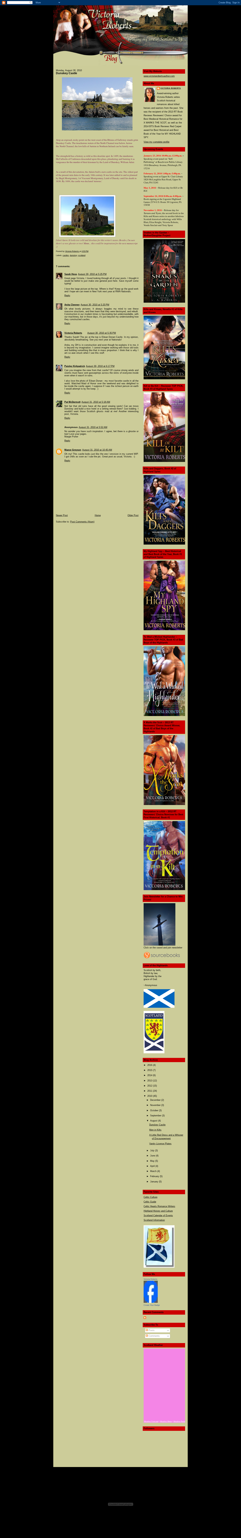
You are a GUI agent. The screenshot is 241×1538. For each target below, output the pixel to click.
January (154, 1181)
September (156, 1115)
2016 (150, 1065)
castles (66, 255)
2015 (150, 1070)
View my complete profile (156, 142)
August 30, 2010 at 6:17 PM (100, 366)
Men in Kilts (155, 1130)
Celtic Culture (150, 1197)
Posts (151, 1330)
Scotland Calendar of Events (158, 1215)
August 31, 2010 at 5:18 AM (96, 402)
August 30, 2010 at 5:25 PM (92, 274)
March (153, 1171)
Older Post (133, 515)
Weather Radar (179, 1421)
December (155, 1100)
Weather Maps (166, 1421)
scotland (81, 255)
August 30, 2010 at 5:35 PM (101, 333)
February (155, 1176)
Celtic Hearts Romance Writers (159, 1206)
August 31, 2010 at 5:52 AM (93, 427)
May (152, 1161)
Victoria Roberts (73, 333)
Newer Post (62, 515)
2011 (150, 1090)
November (155, 1105)
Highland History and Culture (158, 1211)
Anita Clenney (72, 304)
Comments (154, 1336)
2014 (150, 1075)
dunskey (73, 255)
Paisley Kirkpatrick (74, 366)
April (152, 1166)
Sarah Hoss (70, 274)
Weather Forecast (151, 1421)
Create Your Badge (152, 1305)
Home (98, 515)
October (154, 1110)
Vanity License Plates (160, 1143)
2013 (150, 1080)
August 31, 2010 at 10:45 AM (97, 450)
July (152, 1150)
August (154, 1120)
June (153, 1155)
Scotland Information (154, 1220)
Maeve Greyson (72, 450)
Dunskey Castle (157, 1124)
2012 (150, 1085)
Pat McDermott (72, 402)
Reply (67, 295)
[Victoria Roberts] (151, 1302)
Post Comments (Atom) (82, 521)
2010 (150, 1096)
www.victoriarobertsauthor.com (159, 76)
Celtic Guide (150, 1201)
